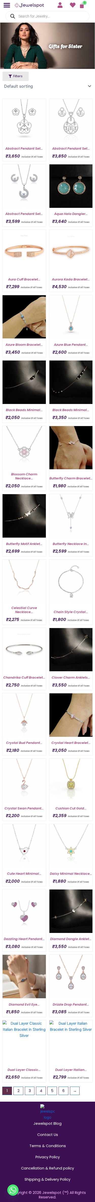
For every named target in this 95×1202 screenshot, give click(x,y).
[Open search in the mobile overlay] (47, 16)
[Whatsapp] (12, 1190)
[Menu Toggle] (6, 5)
